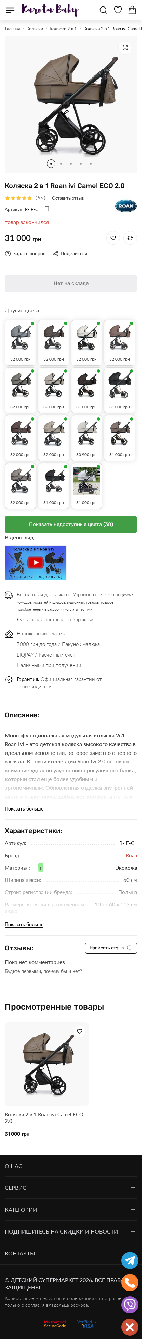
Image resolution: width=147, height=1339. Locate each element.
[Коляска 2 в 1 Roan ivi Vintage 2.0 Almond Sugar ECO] (53, 428)
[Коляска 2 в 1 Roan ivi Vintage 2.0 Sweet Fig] (20, 428)
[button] (51, 158)
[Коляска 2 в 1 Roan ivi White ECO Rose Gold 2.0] (87, 476)
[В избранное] (113, 233)
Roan (131, 850)
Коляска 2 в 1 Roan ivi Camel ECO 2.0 (44, 1109)
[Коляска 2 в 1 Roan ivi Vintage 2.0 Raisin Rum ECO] (20, 476)
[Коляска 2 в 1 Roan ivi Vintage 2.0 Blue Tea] (20, 332)
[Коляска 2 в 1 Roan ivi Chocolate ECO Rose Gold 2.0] (87, 380)
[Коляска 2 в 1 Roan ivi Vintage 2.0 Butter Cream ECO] (87, 332)
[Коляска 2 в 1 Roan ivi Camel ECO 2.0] (45, 1057)
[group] (71, 102)
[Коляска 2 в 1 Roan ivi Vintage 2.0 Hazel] (53, 380)
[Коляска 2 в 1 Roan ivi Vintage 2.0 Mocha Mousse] (119, 332)
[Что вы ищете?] (103, 10)
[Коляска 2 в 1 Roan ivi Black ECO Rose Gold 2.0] (119, 380)
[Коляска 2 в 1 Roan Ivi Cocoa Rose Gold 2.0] (119, 428)
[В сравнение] (130, 233)
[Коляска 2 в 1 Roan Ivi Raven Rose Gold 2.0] (53, 476)
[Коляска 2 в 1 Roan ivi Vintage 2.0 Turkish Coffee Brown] (53, 332)
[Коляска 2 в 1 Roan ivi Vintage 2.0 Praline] (20, 380)
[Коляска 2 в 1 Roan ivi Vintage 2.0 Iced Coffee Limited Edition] (87, 428)
